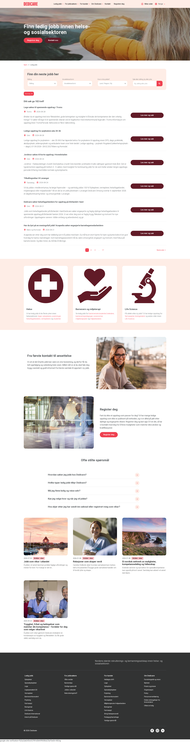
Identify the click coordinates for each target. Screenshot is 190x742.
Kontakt (108, 4)
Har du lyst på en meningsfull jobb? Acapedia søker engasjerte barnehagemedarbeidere (63, 225)
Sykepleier (28, 679)
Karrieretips (68, 683)
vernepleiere (46, 319)
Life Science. (130, 319)
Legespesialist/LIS (31, 690)
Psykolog (28, 700)
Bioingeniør (28, 707)
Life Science (29, 710)
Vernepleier (29, 693)
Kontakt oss (53, 40)
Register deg (108, 435)
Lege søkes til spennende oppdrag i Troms (43, 107)
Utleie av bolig (149, 705)
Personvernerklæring (151, 696)
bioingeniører (140, 316)
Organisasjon (148, 690)
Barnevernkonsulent (32, 696)
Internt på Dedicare (31, 717)
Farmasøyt (28, 703)
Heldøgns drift (109, 679)
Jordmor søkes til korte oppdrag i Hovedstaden (45, 154)
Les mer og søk (147, 115)
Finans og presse (150, 686)
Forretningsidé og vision (152, 679)
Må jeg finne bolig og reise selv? (64, 490)
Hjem (25, 65)
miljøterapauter (81, 319)
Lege (26, 686)
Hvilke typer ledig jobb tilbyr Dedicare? (67, 482)
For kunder (84, 4)
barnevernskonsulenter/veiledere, (101, 313)
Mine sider (148, 4)
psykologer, (56, 316)
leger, (40, 316)
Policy (146, 693)
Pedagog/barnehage (111, 717)
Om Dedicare (96, 4)
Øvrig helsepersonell (111, 714)
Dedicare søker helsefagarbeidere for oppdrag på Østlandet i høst (54, 202)
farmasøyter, (130, 316)
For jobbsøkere (71, 4)
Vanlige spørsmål (70, 686)
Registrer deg (119, 4)
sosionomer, (98, 316)
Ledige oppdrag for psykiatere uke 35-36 (42, 131)
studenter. (57, 319)
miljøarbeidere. (96, 319)
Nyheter (147, 683)
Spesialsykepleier (31, 683)
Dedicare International (32, 714)
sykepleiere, (47, 316)
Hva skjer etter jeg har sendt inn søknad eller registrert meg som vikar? (84, 506)
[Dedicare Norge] (31, 4)
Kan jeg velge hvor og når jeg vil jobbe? (67, 498)
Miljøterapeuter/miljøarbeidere (115, 703)
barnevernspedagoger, (84, 316)
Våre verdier (68, 679)
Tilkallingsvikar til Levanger (36, 178)
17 (103, 250)
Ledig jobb (58, 4)
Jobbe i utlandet (70, 690)
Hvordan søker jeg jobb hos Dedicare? (67, 474)
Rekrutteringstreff (70, 693)
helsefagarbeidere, (33, 319)
